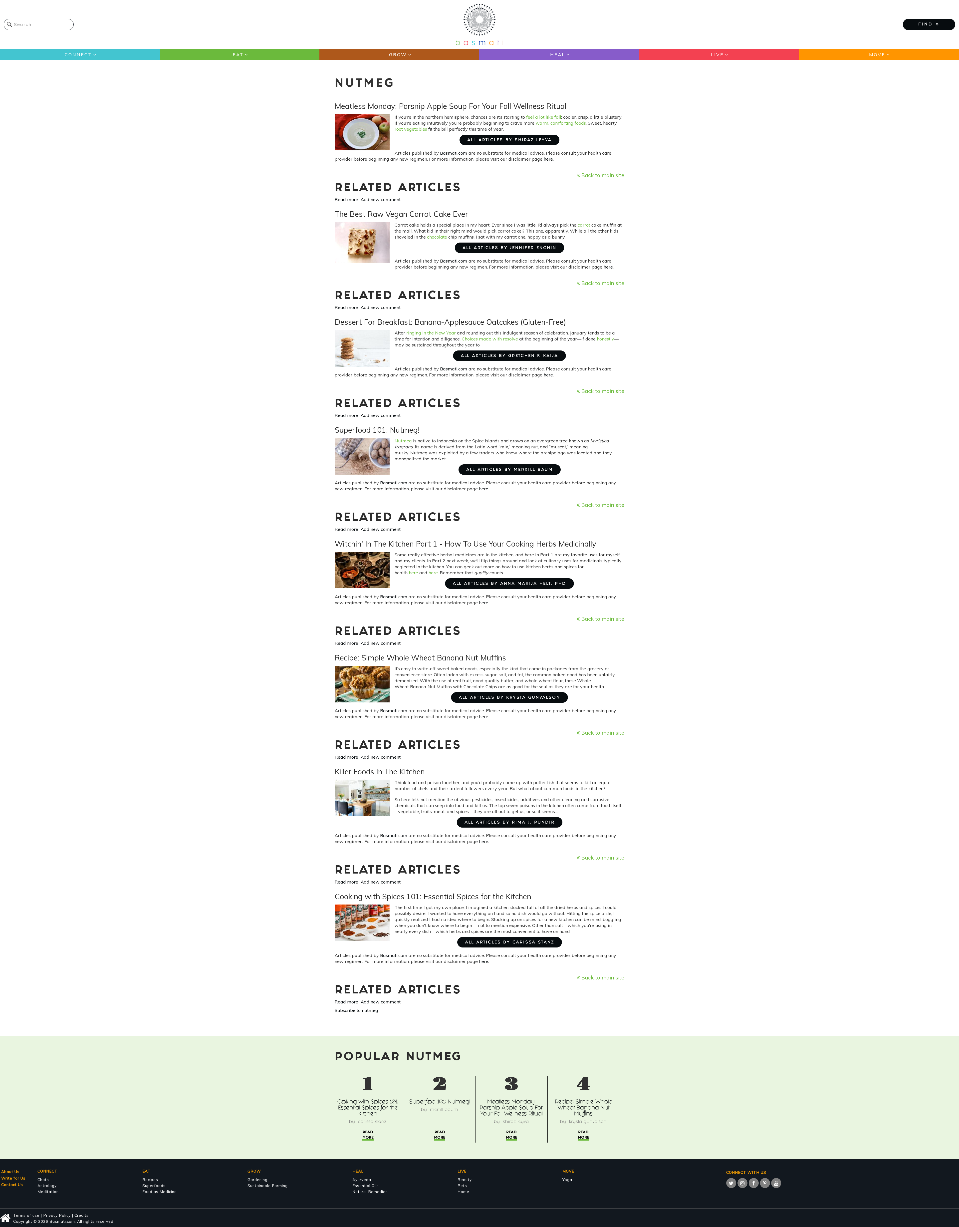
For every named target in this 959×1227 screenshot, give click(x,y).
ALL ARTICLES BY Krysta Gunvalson (509, 698)
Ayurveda (361, 1179)
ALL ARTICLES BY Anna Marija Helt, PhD (509, 584)
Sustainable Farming (267, 1185)
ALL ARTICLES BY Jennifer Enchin (509, 248)
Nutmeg (403, 441)
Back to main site (602, 175)
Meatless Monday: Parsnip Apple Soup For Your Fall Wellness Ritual (511, 1108)
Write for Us (13, 1178)
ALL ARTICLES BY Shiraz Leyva (509, 140)
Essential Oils (365, 1185)
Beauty (465, 1179)
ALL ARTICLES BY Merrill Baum (509, 470)
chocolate (437, 237)
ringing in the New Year (431, 333)
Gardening (257, 1179)
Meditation (48, 1191)
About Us (10, 1171)
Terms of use (26, 1215)
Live (717, 54)
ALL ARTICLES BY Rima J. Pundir (510, 823)
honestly (605, 339)
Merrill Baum (444, 1110)
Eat (238, 54)
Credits (81, 1215)
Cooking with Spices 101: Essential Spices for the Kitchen (368, 1108)
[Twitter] (731, 1183)
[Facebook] (754, 1183)
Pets (462, 1185)
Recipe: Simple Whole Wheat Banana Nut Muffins (583, 1108)
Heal (557, 54)
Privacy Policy (57, 1215)
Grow (398, 54)
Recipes (150, 1179)
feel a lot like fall (543, 117)
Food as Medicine (159, 1191)
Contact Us (12, 1184)
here (548, 159)
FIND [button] (927, 24)
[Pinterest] (765, 1183)
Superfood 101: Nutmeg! (439, 1102)
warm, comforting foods (561, 123)
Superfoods (154, 1185)
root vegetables (411, 129)
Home (463, 1191)
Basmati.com (453, 153)
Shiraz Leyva (516, 1122)
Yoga (567, 1179)
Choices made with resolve (490, 339)
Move (877, 54)
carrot (584, 225)
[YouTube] (776, 1183)
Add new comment (381, 199)
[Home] (479, 24)
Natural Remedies (370, 1191)
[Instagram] (742, 1183)
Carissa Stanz (372, 1122)
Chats (43, 1179)
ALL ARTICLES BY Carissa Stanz (509, 942)
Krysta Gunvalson (588, 1122)
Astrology (47, 1185)
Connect (78, 54)
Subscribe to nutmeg (356, 1010)
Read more (346, 199)
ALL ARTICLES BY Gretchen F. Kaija (509, 356)
